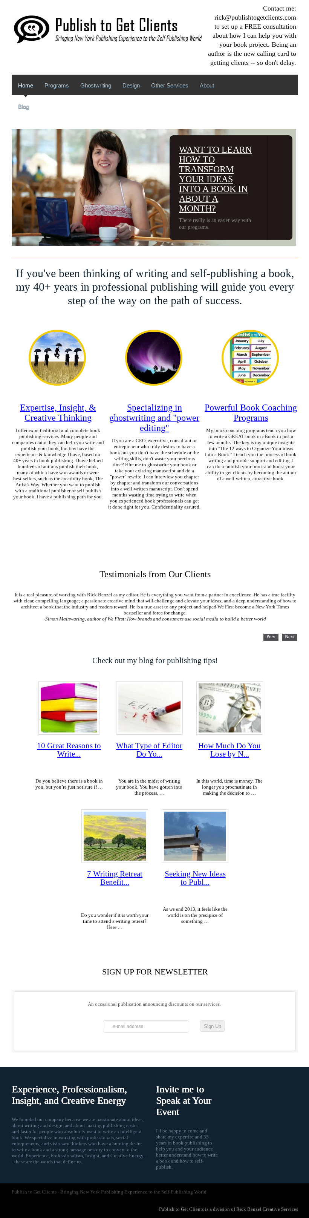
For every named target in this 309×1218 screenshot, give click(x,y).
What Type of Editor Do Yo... (149, 749)
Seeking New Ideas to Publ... (195, 878)
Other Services (169, 85)
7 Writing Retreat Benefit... (114, 878)
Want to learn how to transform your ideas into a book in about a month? (215, 179)
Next (290, 636)
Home (25, 85)
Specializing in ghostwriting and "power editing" (154, 418)
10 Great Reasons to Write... (69, 749)
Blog (23, 106)
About (207, 85)
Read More (57, 514)
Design (131, 85)
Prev (270, 636)
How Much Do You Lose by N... (229, 749)
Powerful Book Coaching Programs (251, 413)
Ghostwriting (95, 85)
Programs (56, 85)
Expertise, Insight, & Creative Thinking (58, 413)
